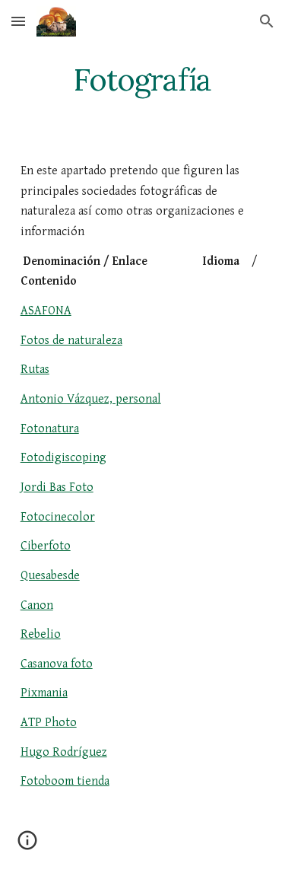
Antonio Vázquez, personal (91, 399)
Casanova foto (57, 664)
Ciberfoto (46, 546)
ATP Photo (49, 722)
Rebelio (41, 634)
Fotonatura (50, 429)
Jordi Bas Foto (57, 487)
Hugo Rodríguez (64, 752)
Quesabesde (50, 576)
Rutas (35, 369)
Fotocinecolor (58, 517)
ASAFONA (46, 311)
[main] (142, 80)
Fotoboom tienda (65, 781)
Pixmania (44, 693)
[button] (18, 21)
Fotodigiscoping (63, 458)
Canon (37, 605)
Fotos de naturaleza (71, 340)
